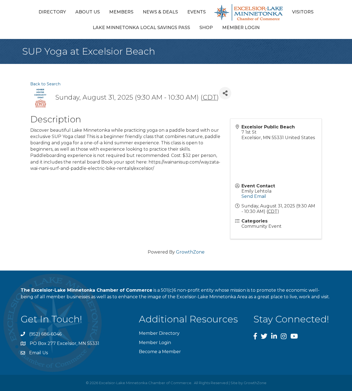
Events (196, 12)
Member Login (241, 27)
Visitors (303, 12)
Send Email (253, 196)
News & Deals (160, 12)
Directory (52, 12)
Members (121, 12)
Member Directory (159, 333)
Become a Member (160, 351)
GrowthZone (190, 252)
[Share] (225, 93)
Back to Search (45, 83)
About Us (87, 12)
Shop (206, 27)
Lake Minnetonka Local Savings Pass (141, 27)
